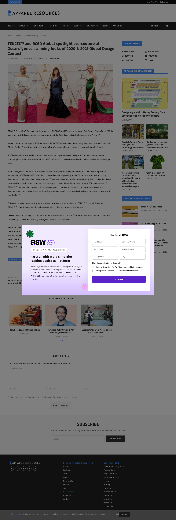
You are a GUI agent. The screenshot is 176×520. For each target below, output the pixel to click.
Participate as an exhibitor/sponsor (129, 267)
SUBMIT (119, 279)
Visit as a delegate (102, 267)
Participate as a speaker (104, 271)
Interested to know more (129, 271)
